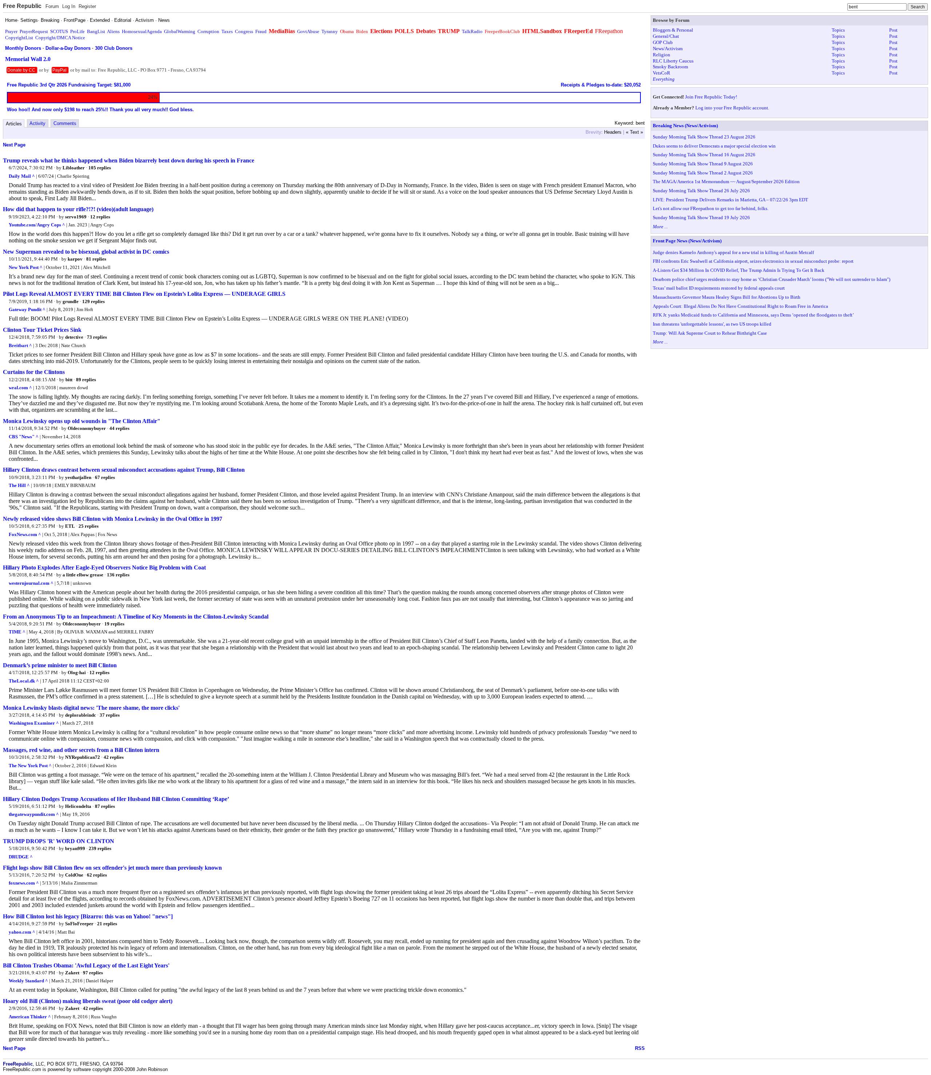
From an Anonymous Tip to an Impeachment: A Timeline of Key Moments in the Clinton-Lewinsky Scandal (135, 616)
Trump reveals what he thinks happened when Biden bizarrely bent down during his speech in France (128, 160)
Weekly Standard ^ (28, 980)
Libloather (74, 167)
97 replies (93, 972)
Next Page (14, 145)
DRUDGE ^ (21, 856)
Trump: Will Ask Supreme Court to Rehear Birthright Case (710, 333)
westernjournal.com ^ (31, 583)
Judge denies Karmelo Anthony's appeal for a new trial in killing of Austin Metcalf (733, 252)
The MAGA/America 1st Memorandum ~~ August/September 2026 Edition (726, 181)
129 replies (93, 301)
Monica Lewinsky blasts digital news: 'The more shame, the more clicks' (91, 708)
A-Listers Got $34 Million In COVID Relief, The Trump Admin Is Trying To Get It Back (738, 270)
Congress (244, 31)
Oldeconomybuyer (87, 428)
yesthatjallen (78, 477)
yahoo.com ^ (22, 932)
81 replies (96, 259)
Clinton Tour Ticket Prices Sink (42, 330)
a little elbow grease (83, 574)
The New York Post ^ (30, 765)
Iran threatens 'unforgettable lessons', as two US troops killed (712, 324)
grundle (71, 301)
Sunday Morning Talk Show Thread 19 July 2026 (701, 217)
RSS (640, 1048)
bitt (68, 379)
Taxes (227, 31)
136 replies (118, 574)
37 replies (110, 715)
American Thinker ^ (30, 1016)
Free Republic (22, 6)
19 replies (114, 624)
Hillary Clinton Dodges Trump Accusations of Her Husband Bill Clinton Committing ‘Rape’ (116, 799)
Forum (52, 6)
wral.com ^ (20, 387)
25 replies (89, 526)
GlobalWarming (179, 31)
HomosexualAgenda (142, 31)
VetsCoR (661, 73)
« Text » (634, 132)
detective (74, 337)
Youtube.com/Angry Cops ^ (37, 225)
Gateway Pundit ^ (27, 309)
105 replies (99, 167)
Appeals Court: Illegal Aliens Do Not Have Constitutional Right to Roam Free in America (740, 306)
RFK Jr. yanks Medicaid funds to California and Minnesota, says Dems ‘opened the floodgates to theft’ (753, 315)
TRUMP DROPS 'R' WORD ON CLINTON (58, 841)
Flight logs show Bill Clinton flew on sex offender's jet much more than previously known (112, 868)
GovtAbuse (308, 31)
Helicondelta (78, 806)
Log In (68, 6)
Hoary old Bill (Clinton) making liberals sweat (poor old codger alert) (87, 1001)
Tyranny (329, 31)
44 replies (119, 428)
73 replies (97, 337)
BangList (96, 31)
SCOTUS (59, 31)
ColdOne (74, 875)
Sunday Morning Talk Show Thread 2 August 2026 (703, 173)
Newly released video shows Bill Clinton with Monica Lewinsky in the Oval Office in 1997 (112, 519)
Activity (37, 123)
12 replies (100, 217)
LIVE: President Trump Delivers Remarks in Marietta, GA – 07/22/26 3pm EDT (730, 199)
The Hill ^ (19, 485)
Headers (613, 132)
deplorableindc (80, 715)
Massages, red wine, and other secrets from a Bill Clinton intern (81, 750)
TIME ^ (17, 632)
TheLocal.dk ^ (24, 681)
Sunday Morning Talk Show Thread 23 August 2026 (704, 137)
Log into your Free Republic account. (732, 107)
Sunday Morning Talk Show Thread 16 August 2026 (704, 154)
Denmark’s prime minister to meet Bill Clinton (60, 665)
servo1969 (76, 217)
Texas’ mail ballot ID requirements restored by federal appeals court (719, 288)
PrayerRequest (34, 31)
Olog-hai (77, 672)
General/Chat (666, 36)
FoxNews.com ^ (25, 534)
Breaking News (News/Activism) (685, 125)
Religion (661, 54)
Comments (64, 123)
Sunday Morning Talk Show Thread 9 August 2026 (703, 163)
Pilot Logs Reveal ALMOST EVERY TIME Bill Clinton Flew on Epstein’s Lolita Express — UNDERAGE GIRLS (144, 294)
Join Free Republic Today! (711, 97)
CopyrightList (19, 37)
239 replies (100, 848)
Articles (14, 123)
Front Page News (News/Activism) (687, 240)
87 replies (105, 806)
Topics (838, 30)
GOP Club (663, 42)
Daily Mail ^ (22, 176)
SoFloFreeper (79, 923)
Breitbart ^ (20, 345)
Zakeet (72, 972)
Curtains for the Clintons (34, 372)
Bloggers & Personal (673, 30)
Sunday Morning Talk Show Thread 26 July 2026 (701, 190)
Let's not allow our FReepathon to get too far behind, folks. (710, 208)
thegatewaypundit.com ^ (34, 814)
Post (893, 30)
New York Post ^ (26, 267)
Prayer (11, 31)
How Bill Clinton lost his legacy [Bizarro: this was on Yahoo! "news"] (88, 916)
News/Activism (668, 48)
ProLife (77, 31)
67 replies (105, 477)
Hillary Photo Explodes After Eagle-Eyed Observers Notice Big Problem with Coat (104, 567)
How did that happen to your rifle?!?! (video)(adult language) (78, 209)
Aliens (113, 31)
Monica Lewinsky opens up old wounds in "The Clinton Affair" (81, 421)
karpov (75, 259)
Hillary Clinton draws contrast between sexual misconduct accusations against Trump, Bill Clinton (124, 470)
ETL (70, 526)
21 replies (107, 923)
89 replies (86, 379)
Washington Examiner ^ (34, 723)
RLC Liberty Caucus (673, 61)
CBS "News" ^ (24, 436)
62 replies (97, 875)
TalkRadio (472, 31)
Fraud (261, 31)
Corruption (208, 31)
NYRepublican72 (82, 757)
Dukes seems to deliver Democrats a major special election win (714, 146)
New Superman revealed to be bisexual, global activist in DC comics (86, 252)
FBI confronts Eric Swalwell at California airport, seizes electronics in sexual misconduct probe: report (753, 261)
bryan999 (75, 848)
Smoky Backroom (670, 66)
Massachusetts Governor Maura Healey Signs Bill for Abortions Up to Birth (726, 297)
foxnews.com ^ (24, 883)
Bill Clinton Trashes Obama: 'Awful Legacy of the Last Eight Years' (86, 965)
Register (87, 6)
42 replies (114, 757)
